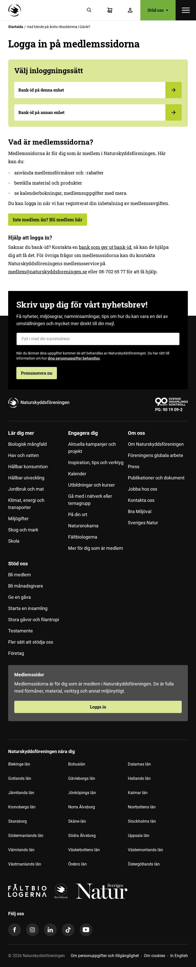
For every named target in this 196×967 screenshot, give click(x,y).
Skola (13, 541)
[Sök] (89, 10)
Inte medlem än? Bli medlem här (47, 220)
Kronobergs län (21, 807)
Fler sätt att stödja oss (30, 642)
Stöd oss (18, 564)
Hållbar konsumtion (28, 466)
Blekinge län (19, 764)
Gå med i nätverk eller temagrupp (90, 499)
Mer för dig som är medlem (95, 548)
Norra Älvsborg (81, 807)
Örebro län (77, 864)
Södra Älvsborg (82, 835)
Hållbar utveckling (26, 477)
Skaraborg (17, 821)
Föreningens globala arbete (155, 455)
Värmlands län (21, 849)
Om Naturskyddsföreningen (156, 444)
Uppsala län (138, 835)
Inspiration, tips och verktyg (96, 462)
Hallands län (139, 778)
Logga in (98, 706)
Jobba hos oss (142, 489)
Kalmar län (138, 792)
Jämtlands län (21, 792)
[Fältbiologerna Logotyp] (27, 891)
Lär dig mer (21, 433)
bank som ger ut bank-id (105, 247)
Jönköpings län (82, 792)
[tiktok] (68, 929)
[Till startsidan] (15, 10)
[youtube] (86, 929)
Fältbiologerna (82, 537)
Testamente (20, 630)
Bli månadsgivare (25, 586)
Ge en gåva (19, 597)
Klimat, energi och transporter (26, 504)
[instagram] (32, 929)
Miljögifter (18, 518)
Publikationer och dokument (156, 477)
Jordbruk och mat (26, 489)
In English (179, 955)
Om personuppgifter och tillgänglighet (105, 955)
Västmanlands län (24, 864)
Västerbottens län (84, 849)
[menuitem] (38, 492)
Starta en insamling (27, 608)
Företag (16, 653)
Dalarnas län (139, 764)
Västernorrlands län (145, 849)
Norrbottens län (142, 807)
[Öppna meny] (185, 10)
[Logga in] (130, 10)
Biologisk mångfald (27, 444)
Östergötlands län (144, 864)
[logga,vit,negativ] (101, 891)
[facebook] (14, 929)
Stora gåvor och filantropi (33, 619)
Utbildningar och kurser (91, 485)
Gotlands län (19, 778)
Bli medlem (19, 574)
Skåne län (77, 821)
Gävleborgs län (81, 778)
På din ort (77, 514)
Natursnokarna (83, 525)
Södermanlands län (25, 835)
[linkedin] (50, 929)
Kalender (77, 473)
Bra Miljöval (139, 511)
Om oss (136, 433)
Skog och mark (23, 529)
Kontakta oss (141, 500)
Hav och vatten (23, 455)
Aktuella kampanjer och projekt (92, 447)
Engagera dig (83, 433)
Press (133, 466)
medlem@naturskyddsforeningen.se (47, 272)
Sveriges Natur (143, 522)
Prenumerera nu (36, 373)
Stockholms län (142, 821)
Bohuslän (76, 764)
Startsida (15, 27)
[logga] (61, 891)
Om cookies (154, 955)
